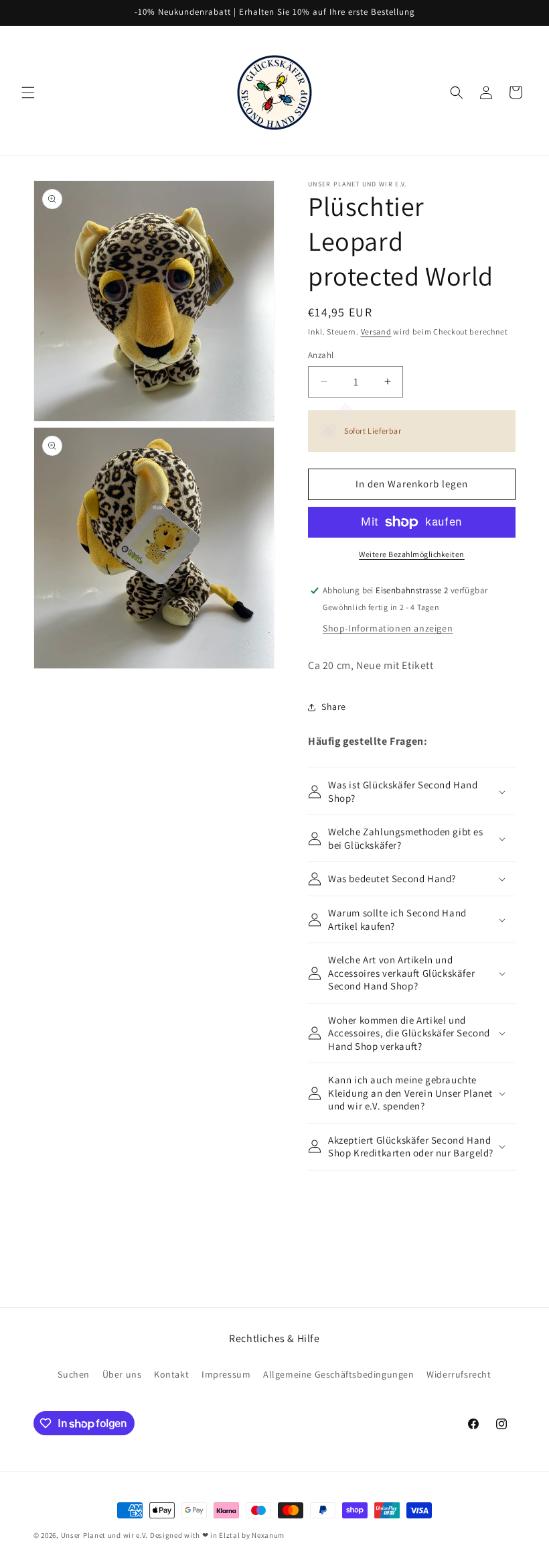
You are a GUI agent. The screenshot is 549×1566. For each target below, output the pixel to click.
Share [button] (333, 707)
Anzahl (320, 355)
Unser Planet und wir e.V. (105, 1535)
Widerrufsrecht (458, 1374)
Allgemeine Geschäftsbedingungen (338, 1374)
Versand (376, 331)
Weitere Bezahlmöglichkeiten (412, 554)
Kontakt (171, 1374)
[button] (28, 92)
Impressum (226, 1374)
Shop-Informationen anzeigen (388, 628)
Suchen (74, 1374)
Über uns (122, 1374)
